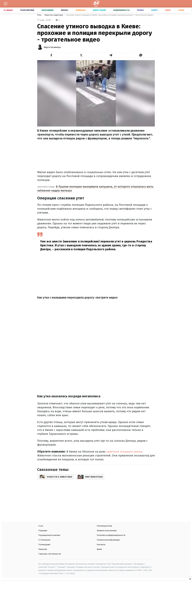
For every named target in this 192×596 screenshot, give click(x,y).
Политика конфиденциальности (111, 535)
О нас (40, 526)
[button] (51, 55)
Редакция (42, 530)
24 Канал (8, 10)
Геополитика (27, 10)
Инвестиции (99, 10)
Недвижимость (121, 10)
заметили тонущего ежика (124, 451)
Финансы (81, 10)
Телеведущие (44, 544)
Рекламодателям (104, 526)
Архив (99, 549)
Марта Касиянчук (52, 47)
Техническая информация (108, 540)
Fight (168, 10)
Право (140, 10)
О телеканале (44, 540)
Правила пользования (107, 530)
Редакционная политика (49, 535)
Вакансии (42, 549)
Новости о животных (53, 15)
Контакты (101, 544)
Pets (39, 15)
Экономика (48, 10)
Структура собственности (49, 554)
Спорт (154, 10)
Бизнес (64, 10)
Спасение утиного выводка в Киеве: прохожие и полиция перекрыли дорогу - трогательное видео (109, 15)
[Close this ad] (190, 579)
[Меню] (5, 3)
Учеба (181, 10)
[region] (96, 589)
